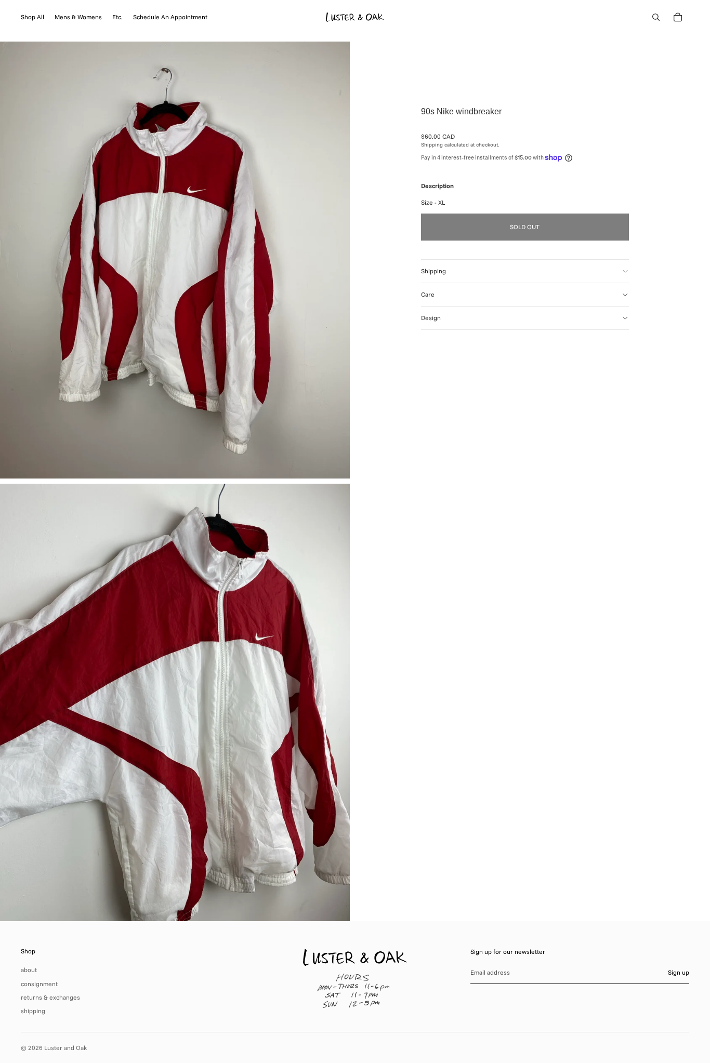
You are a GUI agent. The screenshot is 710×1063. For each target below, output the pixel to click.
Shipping (433, 271)
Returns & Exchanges (50, 997)
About (29, 970)
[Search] (656, 17)
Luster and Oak (65, 1048)
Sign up (678, 972)
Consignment (39, 984)
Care (428, 294)
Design (431, 318)
